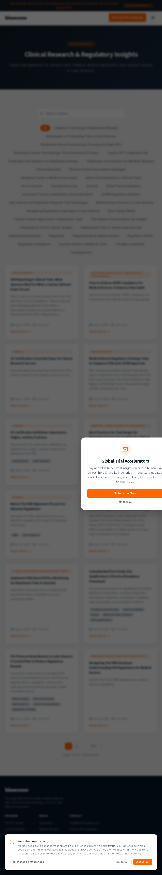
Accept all (142, 861)
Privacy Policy (132, 853)
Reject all (122, 861)
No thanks (125, 502)
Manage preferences (30, 861)
